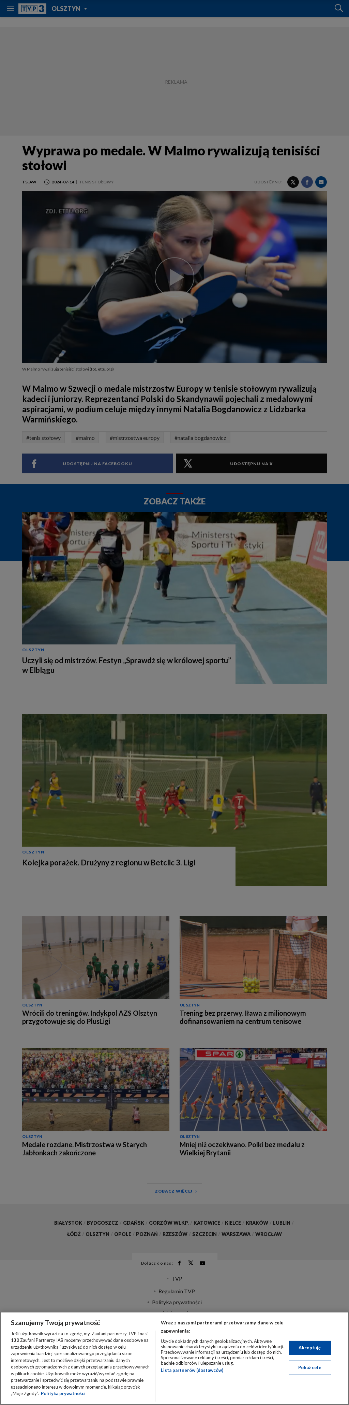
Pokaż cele (309, 1367)
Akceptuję (310, 1347)
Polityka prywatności (63, 1393)
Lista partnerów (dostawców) (192, 1370)
